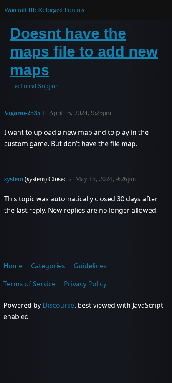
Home (13, 265)
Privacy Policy (85, 283)
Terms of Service (29, 283)
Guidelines (90, 265)
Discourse (58, 305)
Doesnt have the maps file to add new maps (84, 51)
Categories (48, 265)
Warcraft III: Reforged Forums (44, 9)
